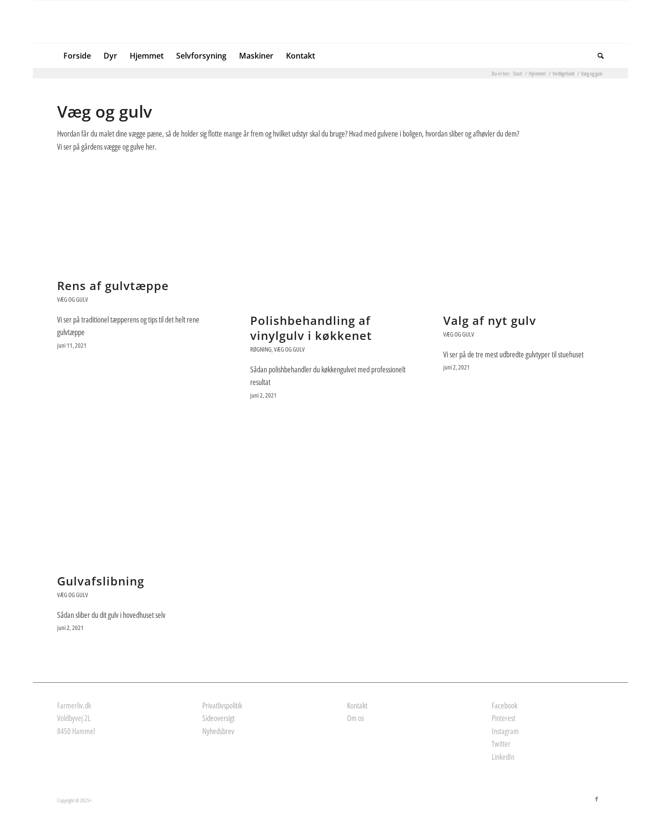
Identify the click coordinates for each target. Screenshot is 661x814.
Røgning (260, 349)
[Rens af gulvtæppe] (137, 218)
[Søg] (597, 56)
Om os (355, 718)
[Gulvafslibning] (137, 496)
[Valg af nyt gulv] (523, 235)
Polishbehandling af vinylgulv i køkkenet (311, 327)
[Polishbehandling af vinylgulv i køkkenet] (330, 235)
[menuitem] (77, 56)
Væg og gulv (72, 299)
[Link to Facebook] (596, 799)
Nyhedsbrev (218, 731)
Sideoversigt (218, 718)
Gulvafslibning (100, 581)
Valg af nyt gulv (489, 320)
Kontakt (357, 705)
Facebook (504, 705)
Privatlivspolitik (222, 705)
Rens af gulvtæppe (113, 285)
